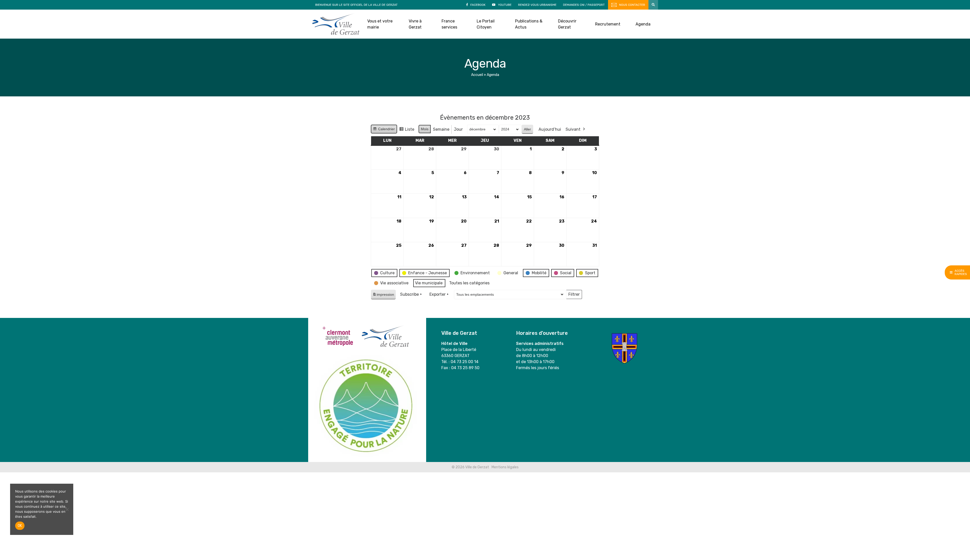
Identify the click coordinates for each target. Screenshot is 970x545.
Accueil (477, 75)
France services (449, 24)
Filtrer (574, 295)
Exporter (437, 294)
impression (383, 295)
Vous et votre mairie (380, 24)
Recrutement (607, 24)
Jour (458, 129)
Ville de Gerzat (336, 24)
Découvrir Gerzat (567, 24)
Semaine (441, 129)
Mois (424, 129)
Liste (406, 130)
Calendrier (384, 130)
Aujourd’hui (550, 129)
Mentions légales (505, 467)
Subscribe (409, 294)
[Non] (66, 509)
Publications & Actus (528, 24)
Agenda (643, 24)
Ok (20, 526)
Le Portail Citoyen (486, 24)
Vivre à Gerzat (415, 24)
